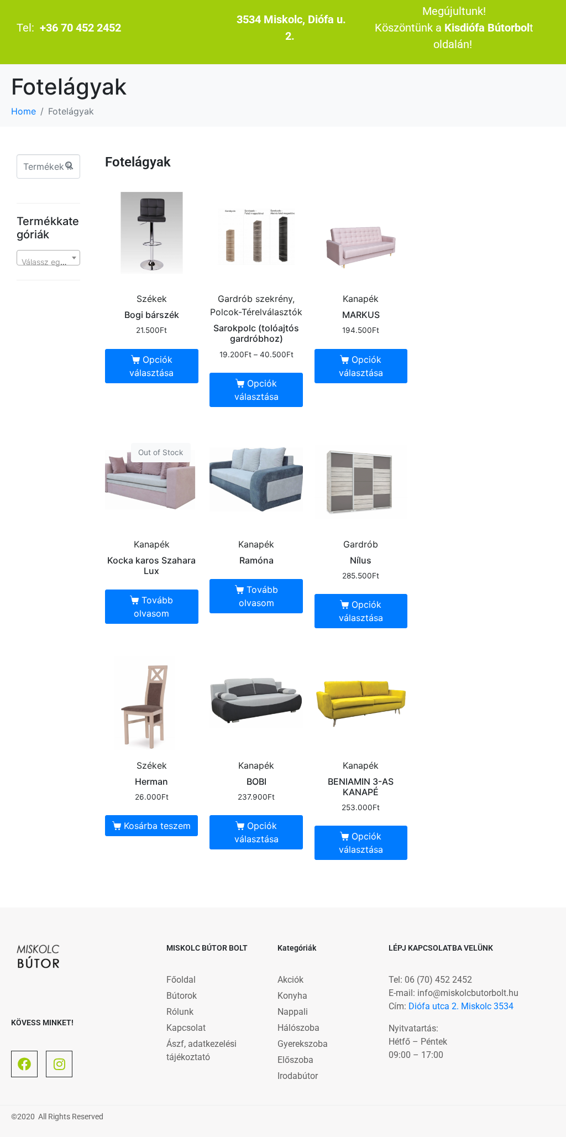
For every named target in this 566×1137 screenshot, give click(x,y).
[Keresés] (69, 165)
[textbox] (48, 262)
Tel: (69, 27)
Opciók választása (151, 366)
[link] (460, 1006)
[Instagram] (59, 1064)
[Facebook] (24, 1064)
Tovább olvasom (153, 606)
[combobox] (48, 257)
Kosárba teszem (157, 825)
